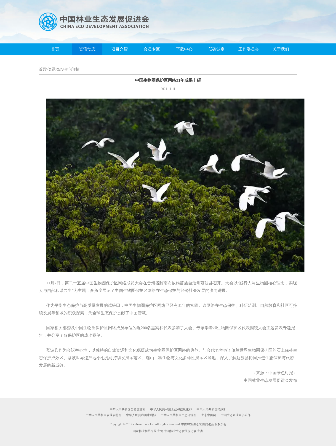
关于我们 (281, 49)
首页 (55, 49)
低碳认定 (216, 49)
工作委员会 (248, 49)
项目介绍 (119, 49)
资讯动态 (87, 49)
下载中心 (184, 49)
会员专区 (152, 49)
